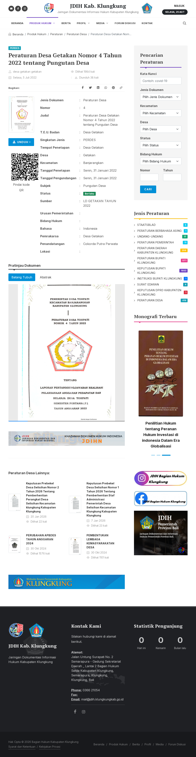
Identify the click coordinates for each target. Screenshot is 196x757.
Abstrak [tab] (45, 277)
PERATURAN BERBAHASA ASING (159, 231)
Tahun (168, 170)
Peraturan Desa (77, 34)
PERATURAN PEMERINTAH (155, 242)
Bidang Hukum (151, 154)
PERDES (14, 48)
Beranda (18, 34)
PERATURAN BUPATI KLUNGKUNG (151, 260)
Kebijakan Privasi (49, 746)
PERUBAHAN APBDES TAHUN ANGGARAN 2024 (41, 539)
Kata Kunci (148, 74)
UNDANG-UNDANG (150, 236)
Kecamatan (149, 106)
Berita (136, 744)
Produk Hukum (36, 34)
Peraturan (56, 34)
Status (145, 138)
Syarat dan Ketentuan (21, 746)
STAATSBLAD (146, 225)
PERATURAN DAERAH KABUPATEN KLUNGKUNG (155, 250)
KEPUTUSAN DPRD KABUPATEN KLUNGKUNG (159, 292)
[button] (121, 88)
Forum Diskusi (177, 744)
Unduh (22, 142)
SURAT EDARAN (148, 284)
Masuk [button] (179, 5)
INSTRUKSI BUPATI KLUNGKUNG (159, 278)
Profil (148, 744)
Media (160, 744)
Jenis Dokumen (151, 90)
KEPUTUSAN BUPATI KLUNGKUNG (151, 271)
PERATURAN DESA (150, 300)
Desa (144, 122)
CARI (148, 189)
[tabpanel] (66, 353)
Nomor (145, 170)
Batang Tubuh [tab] (21, 277)
